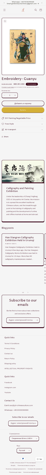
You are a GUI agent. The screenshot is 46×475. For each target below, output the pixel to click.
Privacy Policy (9, 348)
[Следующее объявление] (41, 2)
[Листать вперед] (27, 292)
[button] (4, 10)
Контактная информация (31, 472)
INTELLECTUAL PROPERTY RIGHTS (18, 368)
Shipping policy (10, 363)
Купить (23, 110)
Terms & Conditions (11, 343)
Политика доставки (15, 472)
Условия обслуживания (35, 469)
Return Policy (9, 358)
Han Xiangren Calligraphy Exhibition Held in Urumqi (19, 239)
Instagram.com (10, 387)
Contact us (8, 353)
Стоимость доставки (8, 87)
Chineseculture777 (20, 462)
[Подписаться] (36, 320)
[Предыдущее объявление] (4, 2)
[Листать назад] (18, 292)
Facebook (8, 382)
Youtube (7, 392)
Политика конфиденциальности (16, 469)
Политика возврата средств (26, 465)
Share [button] (6, 137)
